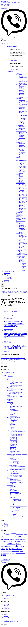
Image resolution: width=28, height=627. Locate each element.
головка (21, 259)
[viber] (14, 35)
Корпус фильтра (21, 224)
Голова (21, 176)
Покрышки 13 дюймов (23, 192)
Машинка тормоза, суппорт (21, 87)
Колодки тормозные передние (22, 91)
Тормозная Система (21, 84)
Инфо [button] (5, 274)
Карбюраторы (23, 132)
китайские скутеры (21, 534)
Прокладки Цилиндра (22, 252)
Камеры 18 (22, 207)
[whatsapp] (4, 8)
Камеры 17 (22, 205)
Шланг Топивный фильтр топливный (22, 136)
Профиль (6, 281)
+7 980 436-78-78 (5, 4)
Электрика (19, 98)
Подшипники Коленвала (23, 127)
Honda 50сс (24, 263)
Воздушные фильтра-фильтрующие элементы (23, 228)
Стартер (21, 102)
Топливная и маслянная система (21, 130)
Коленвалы (19, 214)
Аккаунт (6, 607)
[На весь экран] (4, 624)
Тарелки (21, 150)
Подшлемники (23, 243)
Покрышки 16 (23, 195)
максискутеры (11, 536)
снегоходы (14, 551)
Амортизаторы (20, 74)
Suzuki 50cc (24, 266)
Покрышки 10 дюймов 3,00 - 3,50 (23, 186)
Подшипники (19, 125)
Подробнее (7, 341)
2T (23, 122)
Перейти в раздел (14, 57)
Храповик (22, 152)
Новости (9, 275)
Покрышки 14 (23, 194)
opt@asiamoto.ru (5, 5)
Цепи (20, 156)
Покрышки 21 (23, 201)
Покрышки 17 (23, 197)
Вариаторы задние (22, 147)
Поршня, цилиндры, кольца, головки (21, 255)
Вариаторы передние (22, 144)
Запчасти (6, 598)
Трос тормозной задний (22, 172)
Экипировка (22, 249)
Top (2, 622)
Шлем (20, 247)
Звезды (21, 153)
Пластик (18, 174)
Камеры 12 (22, 204)
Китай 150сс (24, 269)
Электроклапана (23, 101)
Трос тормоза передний (22, 168)
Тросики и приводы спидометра (21, 161)
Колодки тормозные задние (22, 96)
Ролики (21, 154)
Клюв (20, 181)
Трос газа (21, 163)
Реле (20, 112)
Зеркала (21, 235)
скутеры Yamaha (14, 548)
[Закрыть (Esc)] (1, 624)
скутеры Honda (11, 546)
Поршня (21, 257)
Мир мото (9, 278)
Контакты (6, 280)
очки (20, 240)
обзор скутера (14, 543)
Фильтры (18, 222)
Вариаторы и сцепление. (13, 417)
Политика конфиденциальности (9, 621)
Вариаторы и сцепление (19, 141)
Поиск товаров (5, 37)
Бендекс (21, 149)
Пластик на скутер (22, 179)
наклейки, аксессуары (22, 238)
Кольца (21, 260)
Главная (6, 43)
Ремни (18, 159)
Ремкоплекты (22, 83)
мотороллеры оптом (19, 541)
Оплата (6, 605)
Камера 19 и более (15, 451)
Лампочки (22, 114)
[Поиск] (2, 39)
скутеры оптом (6, 551)
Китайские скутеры (12, 60)
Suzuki (7, 534)
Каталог (6, 44)
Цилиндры (22, 261)
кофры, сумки (23, 236)
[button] (5, 40)
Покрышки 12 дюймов (23, 189)
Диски (18, 157)
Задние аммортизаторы (23, 81)
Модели (9, 277)
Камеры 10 (22, 202)
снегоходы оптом (19, 551)
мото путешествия (8, 541)
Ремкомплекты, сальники (20, 216)
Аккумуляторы (23, 104)
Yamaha (12, 534)
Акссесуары (19, 233)
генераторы (22, 100)
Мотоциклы (7, 273)
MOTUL (18, 73)
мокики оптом (14, 539)
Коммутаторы (23, 111)
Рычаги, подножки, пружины (15, 396)
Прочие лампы (24, 119)
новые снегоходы (4, 543)
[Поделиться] (2, 624)
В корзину (10, 329)
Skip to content (4, 1)
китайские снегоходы (5, 536)
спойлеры (21, 246)
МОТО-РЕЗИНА (20, 183)
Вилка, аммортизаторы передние (23, 77)
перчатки (21, 242)
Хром (20, 177)
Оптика (18, 139)
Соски (21, 211)
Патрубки (21, 232)
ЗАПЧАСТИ (10, 72)
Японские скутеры (12, 46)
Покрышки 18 (23, 198)
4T (23, 124)
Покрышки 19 (23, 199)
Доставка (6, 604)
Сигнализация (23, 244)
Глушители (19, 212)
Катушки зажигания (22, 109)
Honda (3, 534)
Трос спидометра (22, 165)
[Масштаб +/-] (6, 624)
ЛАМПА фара (24, 116)
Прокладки (19, 250)
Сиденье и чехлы (20, 221)
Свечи (21, 121)
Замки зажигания (22, 106)
